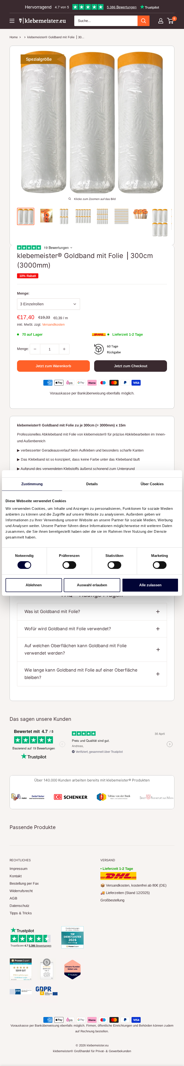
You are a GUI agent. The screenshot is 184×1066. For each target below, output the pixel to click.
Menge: (23, 293)
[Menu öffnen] (12, 21)
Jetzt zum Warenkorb (53, 366)
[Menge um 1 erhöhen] (64, 349)
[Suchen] (144, 21)
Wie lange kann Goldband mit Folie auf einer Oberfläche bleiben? (80, 674)
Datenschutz (19, 906)
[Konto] (160, 20)
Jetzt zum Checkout (130, 366)
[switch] (69, 565)
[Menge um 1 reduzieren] (35, 349)
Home (14, 37)
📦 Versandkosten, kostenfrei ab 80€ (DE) (133, 885)
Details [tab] (92, 484)
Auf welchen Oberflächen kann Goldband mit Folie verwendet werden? (75, 649)
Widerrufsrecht (21, 891)
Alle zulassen (150, 585)
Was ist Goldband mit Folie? (52, 611)
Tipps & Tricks (21, 913)
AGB (13, 898)
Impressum (19, 869)
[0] (170, 21)
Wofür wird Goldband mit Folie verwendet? (67, 628)
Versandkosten (53, 324)
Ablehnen (34, 585)
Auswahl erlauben (92, 585)
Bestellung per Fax (24, 883)
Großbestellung (112, 900)
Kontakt (16, 876)
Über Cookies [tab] (152, 484)
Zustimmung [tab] (32, 484)
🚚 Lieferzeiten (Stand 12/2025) (125, 893)
